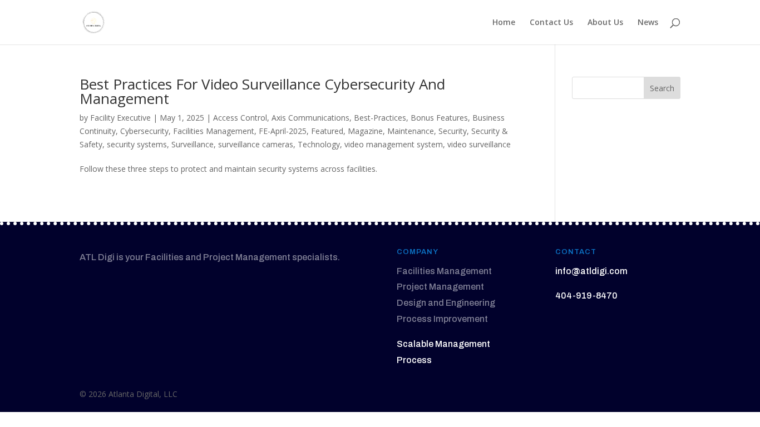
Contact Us (551, 22)
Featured (327, 131)
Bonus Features (439, 117)
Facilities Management (213, 131)
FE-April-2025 (283, 131)
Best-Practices (380, 117)
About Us (605, 22)
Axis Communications (310, 117)
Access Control (240, 117)
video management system (393, 144)
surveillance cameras (255, 144)
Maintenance (410, 131)
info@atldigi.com (591, 271)
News (648, 22)
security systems (137, 144)
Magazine (365, 131)
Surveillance (192, 144)
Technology (319, 144)
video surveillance (479, 144)
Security (452, 131)
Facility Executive (120, 117)
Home (503, 22)
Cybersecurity (144, 131)
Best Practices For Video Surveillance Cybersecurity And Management (262, 91)
